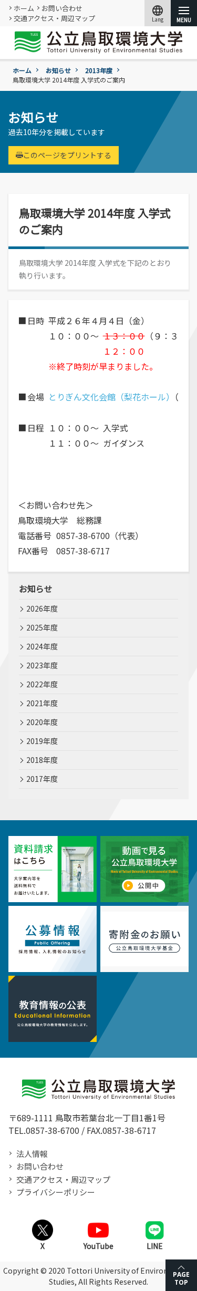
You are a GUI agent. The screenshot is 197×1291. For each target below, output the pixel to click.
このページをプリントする (67, 155)
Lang (157, 13)
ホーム (24, 8)
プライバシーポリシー (55, 1191)
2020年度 (42, 722)
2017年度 (42, 778)
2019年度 (42, 741)
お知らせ (58, 70)
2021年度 (42, 703)
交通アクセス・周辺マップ (54, 18)
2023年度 (42, 665)
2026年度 (42, 608)
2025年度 (42, 627)
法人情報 (32, 1153)
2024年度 (42, 646)
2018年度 (42, 760)
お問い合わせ (62, 8)
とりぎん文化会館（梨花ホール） (111, 396)
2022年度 (42, 684)
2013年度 (98, 70)
